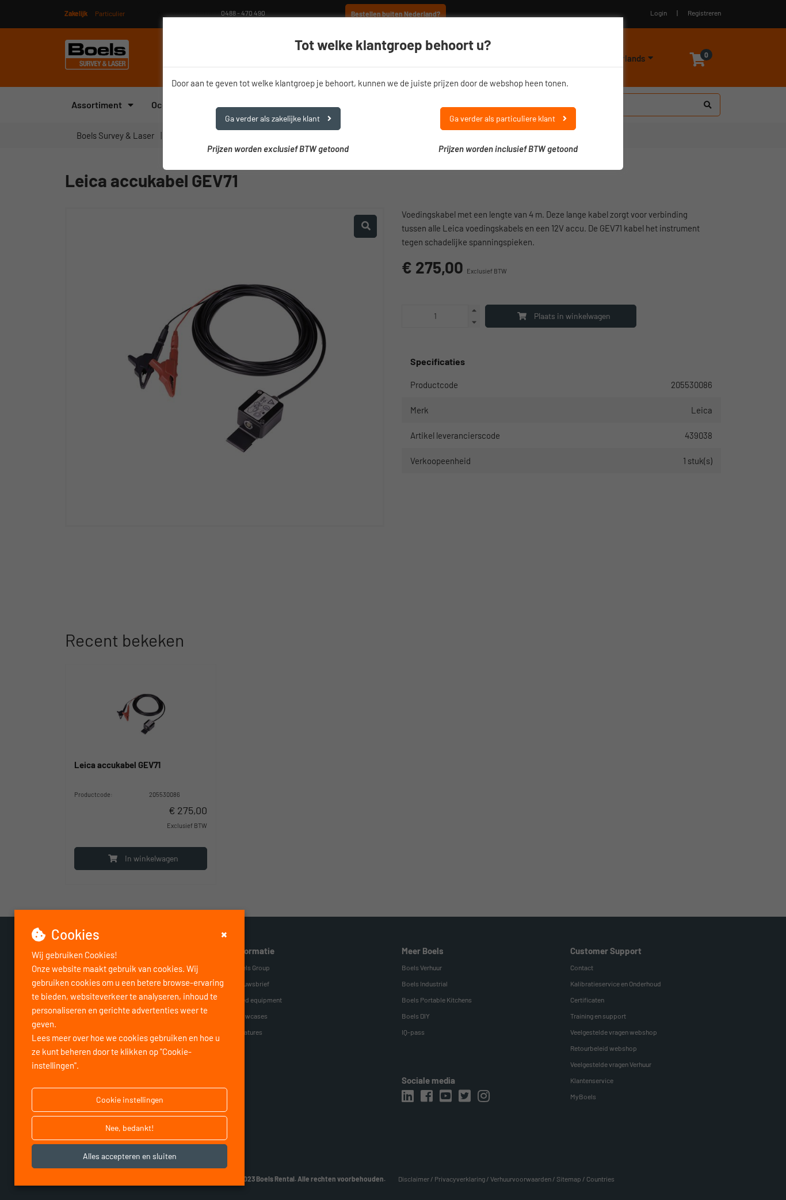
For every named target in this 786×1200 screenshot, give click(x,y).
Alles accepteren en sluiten (130, 1156)
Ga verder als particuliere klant (503, 118)
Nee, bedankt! (129, 1128)
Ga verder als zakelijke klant (273, 118)
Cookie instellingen (129, 1099)
